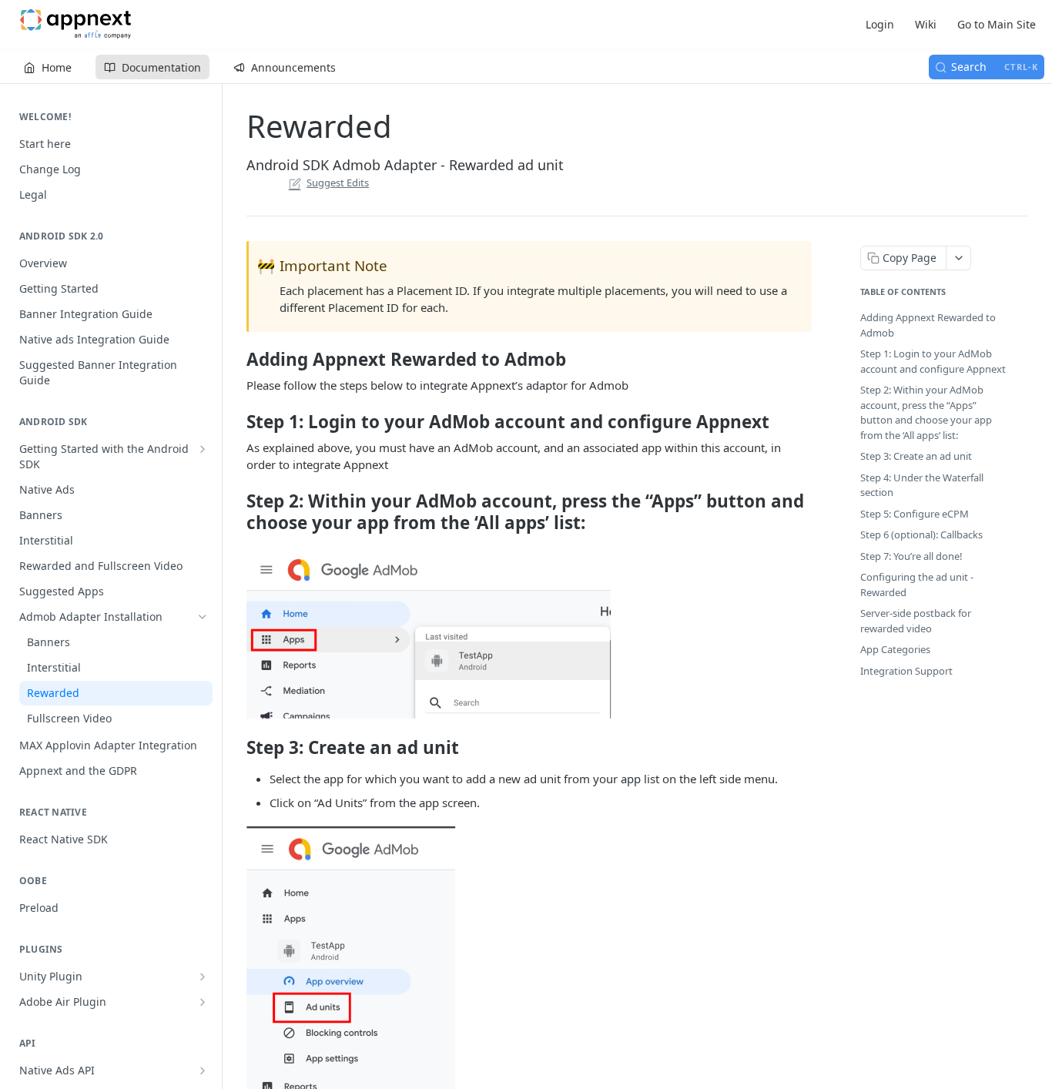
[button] (529, 634)
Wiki (925, 24)
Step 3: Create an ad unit (916, 456)
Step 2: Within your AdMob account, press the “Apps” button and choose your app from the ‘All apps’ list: (926, 412)
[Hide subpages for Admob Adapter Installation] (202, 617)
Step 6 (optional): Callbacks (921, 534)
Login (880, 24)
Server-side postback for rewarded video (915, 620)
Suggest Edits (338, 182)
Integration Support (906, 671)
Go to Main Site (996, 24)
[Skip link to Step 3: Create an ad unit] (236, 747)
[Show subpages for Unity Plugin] (202, 976)
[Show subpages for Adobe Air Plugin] (202, 1002)
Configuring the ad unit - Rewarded (916, 584)
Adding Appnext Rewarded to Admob (928, 325)
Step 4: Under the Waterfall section (921, 485)
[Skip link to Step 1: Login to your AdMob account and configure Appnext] (236, 422)
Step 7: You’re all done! (911, 556)
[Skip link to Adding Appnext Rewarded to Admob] (236, 359)
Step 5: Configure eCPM (914, 514)
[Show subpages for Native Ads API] (202, 1070)
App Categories (895, 649)
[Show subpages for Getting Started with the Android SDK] (202, 449)
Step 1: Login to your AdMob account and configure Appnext (933, 361)
